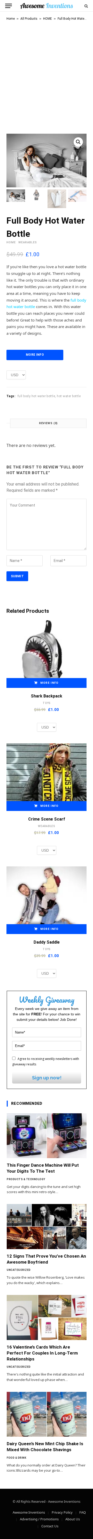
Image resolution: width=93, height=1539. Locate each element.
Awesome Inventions (29, 1512)
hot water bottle (69, 396)
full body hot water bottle (36, 396)
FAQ (82, 1512)
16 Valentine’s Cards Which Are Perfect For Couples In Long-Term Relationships (42, 1353)
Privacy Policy (62, 1512)
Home (10, 18)
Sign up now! (46, 1077)
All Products (28, 18)
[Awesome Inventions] (46, 6)
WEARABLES (27, 242)
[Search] (85, 6)
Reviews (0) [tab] (48, 423)
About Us (72, 1519)
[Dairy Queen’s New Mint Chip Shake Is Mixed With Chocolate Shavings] (47, 1414)
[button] (78, 142)
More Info (35, 355)
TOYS (46, 703)
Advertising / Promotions (39, 1519)
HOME (47, 18)
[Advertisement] (46, 76)
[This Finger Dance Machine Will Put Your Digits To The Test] (47, 1135)
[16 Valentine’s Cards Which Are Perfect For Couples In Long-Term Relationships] (47, 1317)
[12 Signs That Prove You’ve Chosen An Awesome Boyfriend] (47, 1226)
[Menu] (8, 6)
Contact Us (49, 1526)
